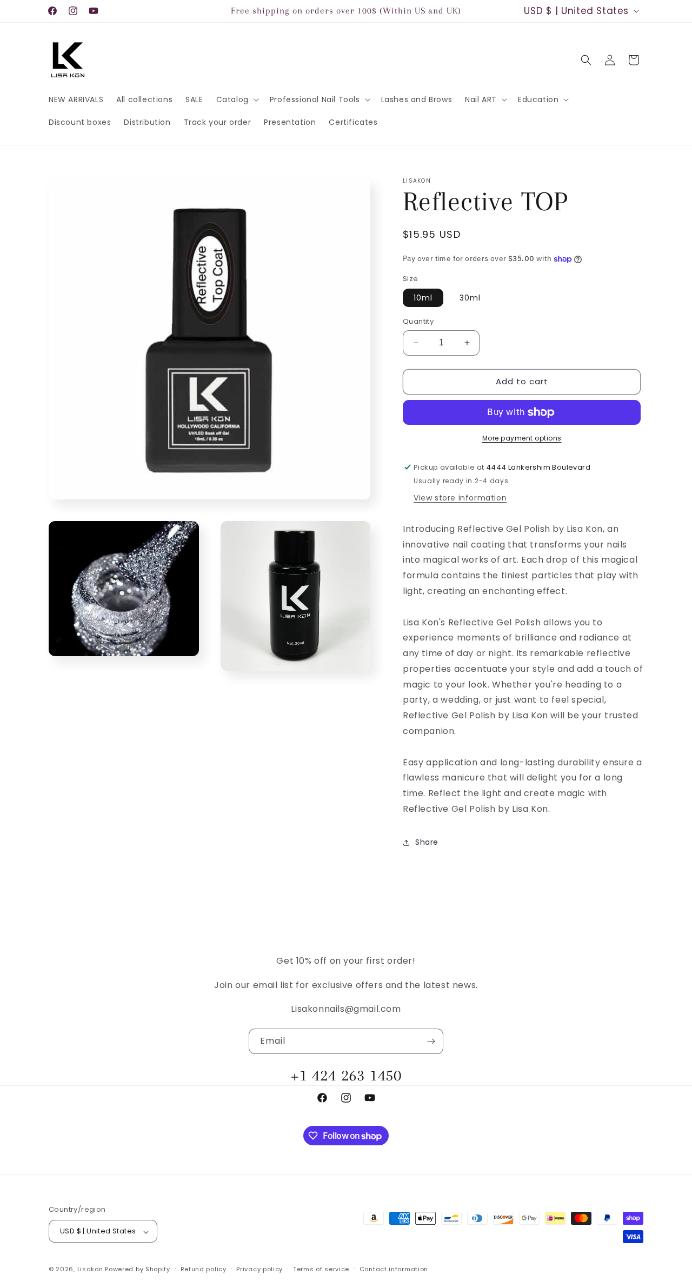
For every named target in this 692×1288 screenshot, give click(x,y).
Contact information (394, 1269)
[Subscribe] (431, 1041)
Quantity (418, 321)
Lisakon (90, 1269)
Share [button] (426, 842)
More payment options (522, 438)
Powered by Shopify (137, 1269)
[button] (236, 99)
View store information (460, 497)
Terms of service (321, 1269)
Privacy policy (259, 1269)
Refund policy (204, 1269)
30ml (470, 297)
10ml (423, 297)
